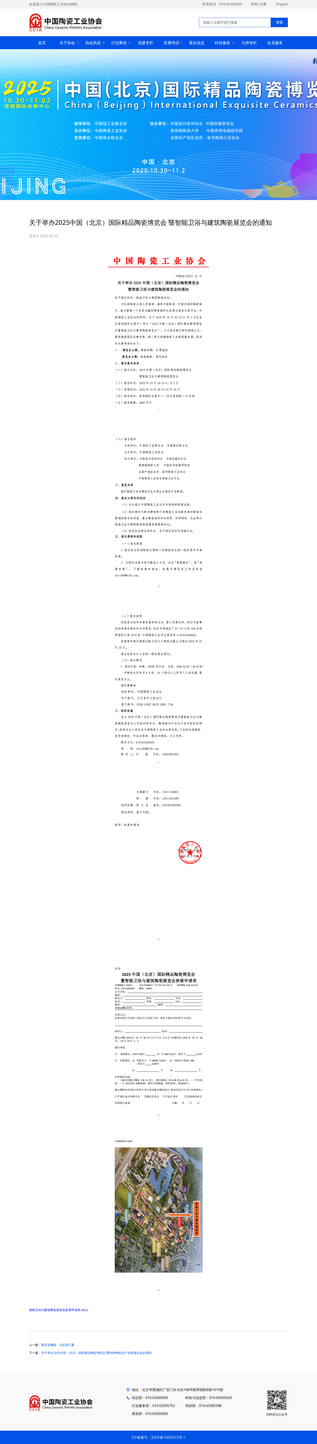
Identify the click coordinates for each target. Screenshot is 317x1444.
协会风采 (93, 42)
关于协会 (67, 42)
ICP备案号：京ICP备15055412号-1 (158, 1437)
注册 (263, 4)
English (282, 4)
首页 (42, 42)
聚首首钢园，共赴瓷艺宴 (57, 1345)
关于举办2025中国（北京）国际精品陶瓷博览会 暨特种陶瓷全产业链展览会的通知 (96, 1353)
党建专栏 (145, 42)
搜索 (279, 22)
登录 (254, 4)
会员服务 (275, 42)
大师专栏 (249, 42)
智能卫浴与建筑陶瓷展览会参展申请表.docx (58, 1310)
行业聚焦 (119, 42)
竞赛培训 (171, 42)
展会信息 (196, 42)
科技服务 (222, 42)
